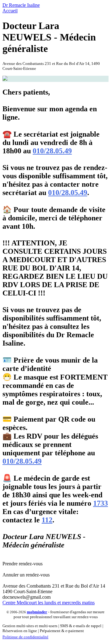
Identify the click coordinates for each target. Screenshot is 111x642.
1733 (100, 503)
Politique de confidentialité (25, 637)
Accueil (10, 10)
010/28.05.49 (52, 151)
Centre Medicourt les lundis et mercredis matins (48, 602)
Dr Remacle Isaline (21, 5)
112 (47, 520)
